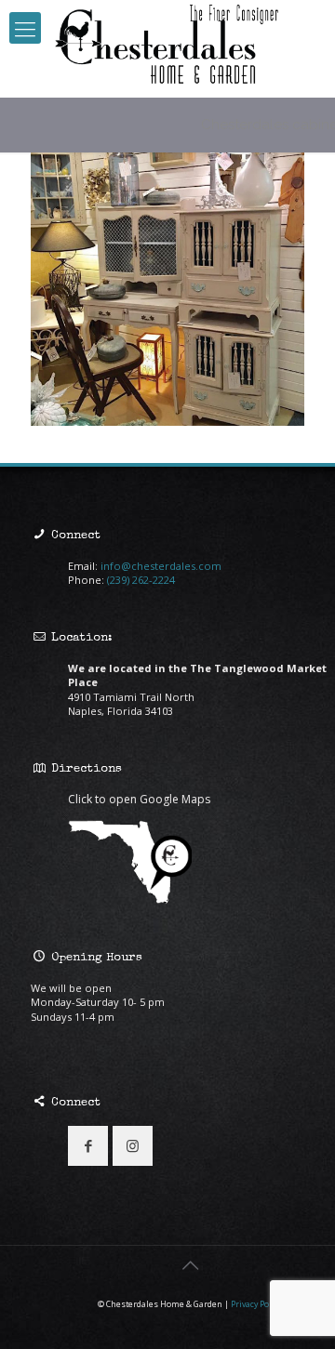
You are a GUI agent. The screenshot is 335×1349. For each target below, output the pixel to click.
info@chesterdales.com (160, 566)
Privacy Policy (256, 1304)
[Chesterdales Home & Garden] (167, 44)
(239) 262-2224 (141, 580)
